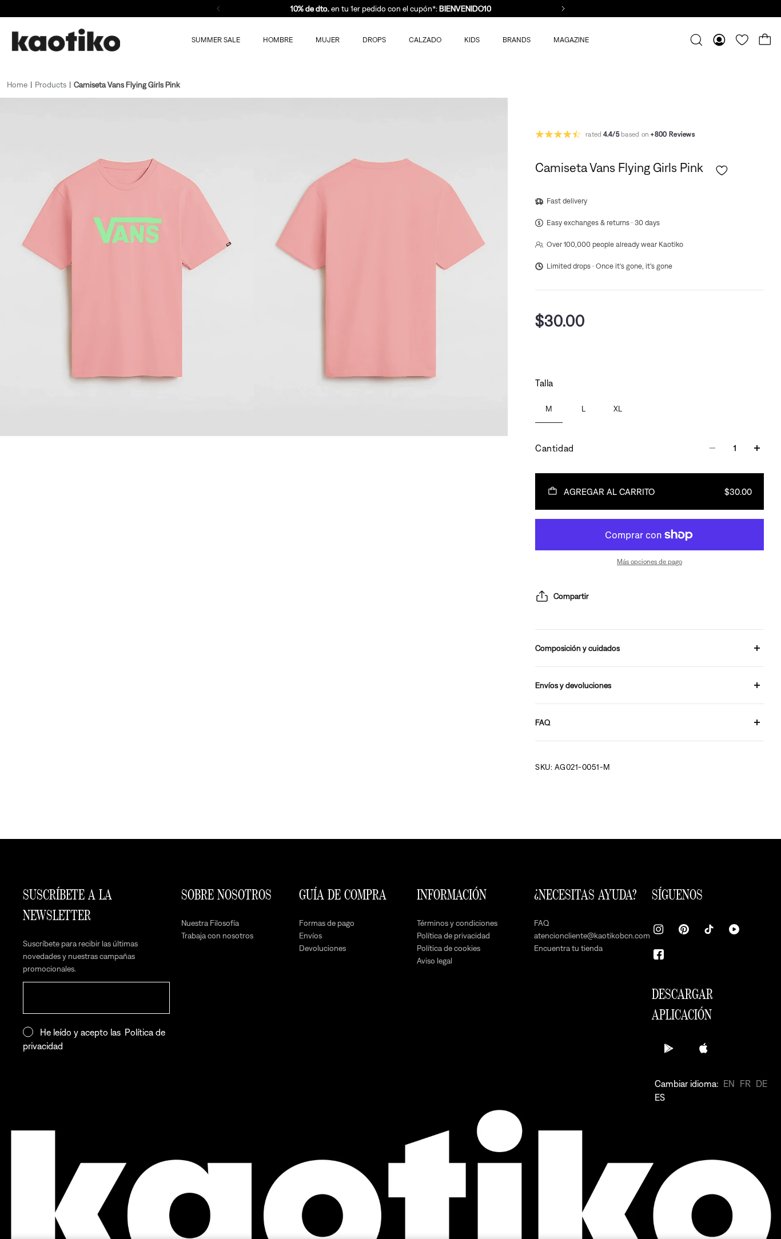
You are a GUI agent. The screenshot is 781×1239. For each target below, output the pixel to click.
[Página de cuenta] (719, 40)
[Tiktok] (709, 929)
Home (17, 84)
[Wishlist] (742, 40)
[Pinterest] (683, 929)
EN (729, 1083)
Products (50, 84)
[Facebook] (658, 954)
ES (660, 1097)
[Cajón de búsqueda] (696, 40)
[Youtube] (734, 929)
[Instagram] (658, 929)
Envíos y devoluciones (573, 685)
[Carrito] (765, 40)
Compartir (571, 596)
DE (761, 1083)
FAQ (543, 722)
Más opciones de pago (649, 562)
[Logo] (65, 40)
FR (745, 1083)
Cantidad (554, 448)
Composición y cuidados (577, 648)
